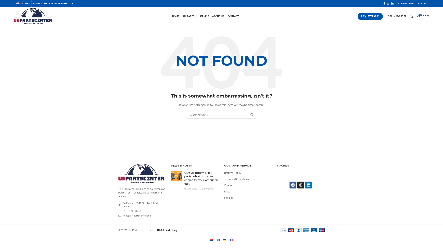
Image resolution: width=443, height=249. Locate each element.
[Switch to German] (225, 240)
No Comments (205, 188)
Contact (228, 185)
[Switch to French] (231, 240)
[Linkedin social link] (392, 3)
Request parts (370, 16)
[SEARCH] (252, 115)
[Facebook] (293, 185)
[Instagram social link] (388, 3)
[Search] (411, 16)
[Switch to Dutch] (211, 240)
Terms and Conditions (236, 179)
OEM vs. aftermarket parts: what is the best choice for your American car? (201, 178)
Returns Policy (232, 172)
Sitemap (228, 197)
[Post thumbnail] (176, 181)
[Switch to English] (218, 240)
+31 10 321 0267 (132, 211)
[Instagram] (300, 185)
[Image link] (142, 173)
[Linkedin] (308, 185)
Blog (227, 191)
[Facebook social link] (384, 3)
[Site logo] (33, 15)
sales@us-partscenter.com (137, 215)
